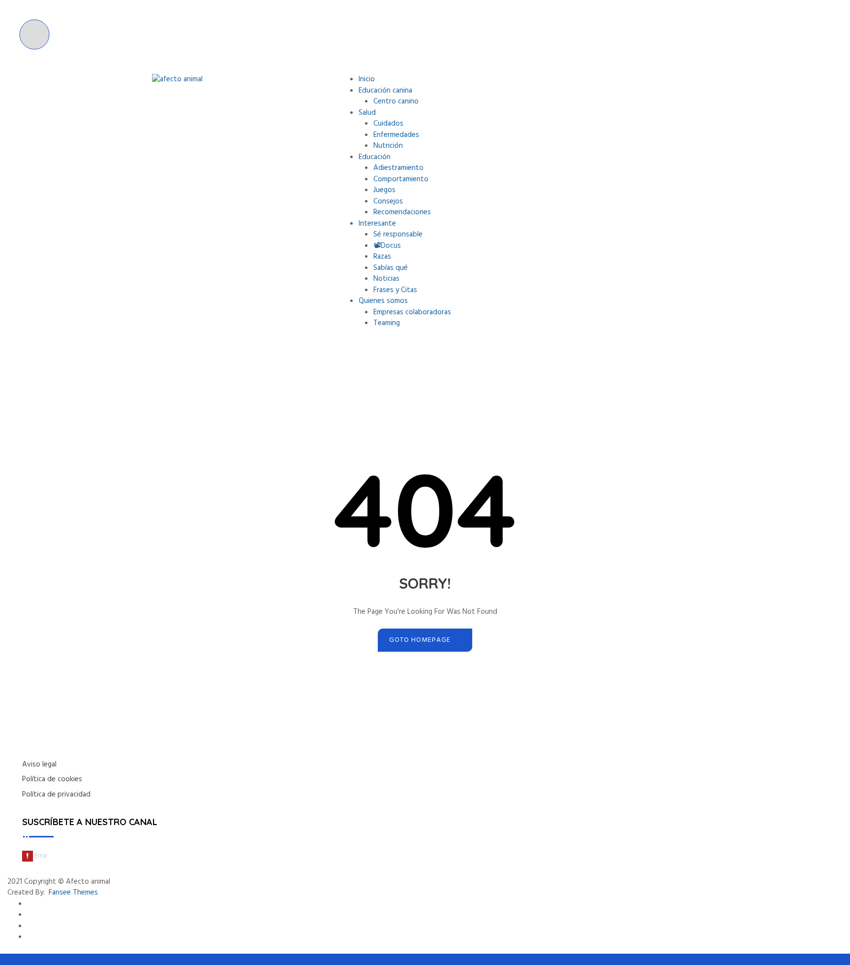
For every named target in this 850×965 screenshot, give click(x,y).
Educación (375, 157)
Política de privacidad (56, 794)
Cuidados (388, 124)
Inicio (367, 79)
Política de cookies (52, 779)
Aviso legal (39, 764)
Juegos (384, 190)
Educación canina (385, 91)
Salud (367, 113)
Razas (382, 257)
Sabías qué (390, 268)
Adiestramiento (398, 168)
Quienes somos (383, 301)
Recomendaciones (402, 212)
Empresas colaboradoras (412, 312)
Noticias (386, 279)
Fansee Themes (73, 892)
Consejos (388, 201)
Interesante (377, 224)
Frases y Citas (395, 290)
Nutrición (388, 146)
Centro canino (396, 101)
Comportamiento (400, 179)
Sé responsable (398, 234)
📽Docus (387, 246)
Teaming (386, 323)
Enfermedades (396, 135)
